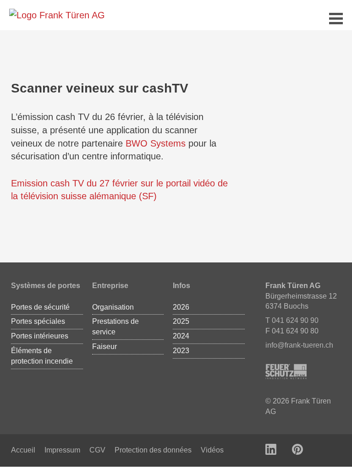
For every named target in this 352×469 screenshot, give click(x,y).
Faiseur (104, 346)
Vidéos (212, 450)
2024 (181, 336)
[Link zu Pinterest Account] (297, 450)
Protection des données (153, 450)
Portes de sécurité (40, 307)
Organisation (113, 307)
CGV (97, 450)
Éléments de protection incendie (42, 356)
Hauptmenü (336, 19)
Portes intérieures (39, 336)
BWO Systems (156, 143)
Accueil (23, 450)
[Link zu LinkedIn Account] (270, 450)
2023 (181, 350)
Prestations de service (115, 326)
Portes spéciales (38, 321)
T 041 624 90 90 (292, 320)
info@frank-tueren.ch (299, 345)
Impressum (62, 450)
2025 (181, 321)
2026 (181, 307)
